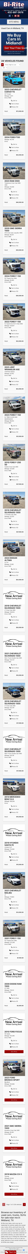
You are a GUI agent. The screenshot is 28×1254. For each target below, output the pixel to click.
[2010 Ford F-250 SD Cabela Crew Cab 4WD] (14, 452)
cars (2, 1227)
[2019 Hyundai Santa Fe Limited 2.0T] (14, 832)
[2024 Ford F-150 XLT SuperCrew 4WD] (14, 266)
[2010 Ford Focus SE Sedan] (14, 1021)
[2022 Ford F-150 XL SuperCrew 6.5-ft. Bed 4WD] (14, 311)
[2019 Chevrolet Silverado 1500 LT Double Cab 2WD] (14, 500)
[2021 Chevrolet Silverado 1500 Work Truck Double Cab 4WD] (14, 643)
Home (6, 1247)
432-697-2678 (15, 12)
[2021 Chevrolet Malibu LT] (14, 880)
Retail (6, 111)
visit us (16, 1238)
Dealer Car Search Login (13, 1248)
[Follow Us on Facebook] (10, 16)
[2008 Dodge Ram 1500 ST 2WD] (14, 974)
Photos (14, 107)
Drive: (6, 98)
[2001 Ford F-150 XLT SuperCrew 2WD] (14, 928)
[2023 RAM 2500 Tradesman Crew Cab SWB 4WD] (14, 170)
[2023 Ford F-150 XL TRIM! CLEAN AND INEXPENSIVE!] (14, 405)
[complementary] (23, 1249)
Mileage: (7, 96)
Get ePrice (14, 1051)
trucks (6, 1227)
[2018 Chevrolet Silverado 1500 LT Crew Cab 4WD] (14, 595)
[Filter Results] (2, 64)
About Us (10, 1247)
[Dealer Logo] (14, 5)
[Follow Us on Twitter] (13, 16)
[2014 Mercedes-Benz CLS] (14, 787)
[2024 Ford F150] (14, 127)
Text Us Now (15, 104)
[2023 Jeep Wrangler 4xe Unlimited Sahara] (14, 357)
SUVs (10, 1227)
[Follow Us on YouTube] (15, 16)
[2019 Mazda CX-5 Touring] (14, 1164)
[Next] (24, 1204)
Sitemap (11, 1250)
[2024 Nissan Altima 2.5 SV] (14, 548)
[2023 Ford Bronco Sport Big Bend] (14, 1067)
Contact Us (14, 1247)
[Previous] (3, 1204)
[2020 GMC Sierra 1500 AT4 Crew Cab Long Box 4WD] (14, 218)
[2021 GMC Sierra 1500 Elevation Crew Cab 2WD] (14, 1116)
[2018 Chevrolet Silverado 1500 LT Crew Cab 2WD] (14, 691)
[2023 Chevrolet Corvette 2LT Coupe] (14, 79)
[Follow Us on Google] (18, 16)
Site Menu (14, 22)
